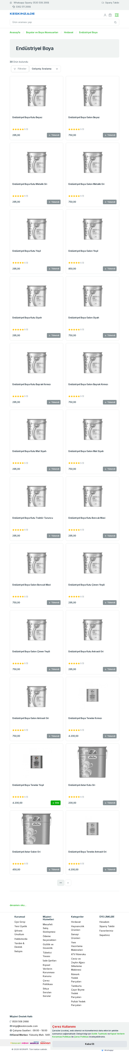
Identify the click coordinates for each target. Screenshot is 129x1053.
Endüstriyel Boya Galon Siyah (83, 317)
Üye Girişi (19, 922)
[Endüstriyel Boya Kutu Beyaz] (36, 95)
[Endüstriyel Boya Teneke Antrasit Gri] (92, 829)
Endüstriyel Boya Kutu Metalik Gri (29, 184)
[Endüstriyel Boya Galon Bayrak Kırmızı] (92, 362)
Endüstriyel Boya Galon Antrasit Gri (30, 718)
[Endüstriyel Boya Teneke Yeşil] (36, 762)
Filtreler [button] (21, 68)
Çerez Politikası (81, 1037)
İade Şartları (49, 960)
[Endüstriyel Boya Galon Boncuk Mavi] (36, 562)
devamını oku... (18, 905)
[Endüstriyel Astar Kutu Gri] (92, 762)
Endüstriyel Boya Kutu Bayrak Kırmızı (31, 384)
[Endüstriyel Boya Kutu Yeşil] (36, 228)
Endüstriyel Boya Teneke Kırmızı (85, 718)
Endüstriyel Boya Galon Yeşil (83, 251)
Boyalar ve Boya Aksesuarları (42, 32)
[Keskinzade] (22, 14)
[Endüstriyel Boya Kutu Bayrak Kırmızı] (36, 362)
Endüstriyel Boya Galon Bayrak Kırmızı (88, 384)
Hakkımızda (20, 939)
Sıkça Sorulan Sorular (47, 992)
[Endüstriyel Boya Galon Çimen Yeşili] (36, 629)
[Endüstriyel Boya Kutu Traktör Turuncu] (36, 495)
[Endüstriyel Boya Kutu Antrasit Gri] (92, 629)
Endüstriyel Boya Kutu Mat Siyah (29, 451)
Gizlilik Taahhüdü (99, 1034)
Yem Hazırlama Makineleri (77, 946)
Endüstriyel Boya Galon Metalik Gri (86, 184)
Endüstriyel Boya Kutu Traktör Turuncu (32, 518)
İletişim (18, 951)
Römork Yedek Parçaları (76, 978)
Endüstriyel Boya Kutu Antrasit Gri (86, 651)
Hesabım (104, 922)
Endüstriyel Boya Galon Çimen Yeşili (31, 651)
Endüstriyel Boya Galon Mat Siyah (86, 451)
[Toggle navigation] (116, 15)
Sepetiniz (104, 935)
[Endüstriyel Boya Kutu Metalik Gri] (36, 161)
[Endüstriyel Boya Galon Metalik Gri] (92, 161)
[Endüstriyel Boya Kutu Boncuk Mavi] (92, 495)
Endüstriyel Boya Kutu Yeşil (26, 251)
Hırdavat (68, 32)
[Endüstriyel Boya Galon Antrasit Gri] (36, 696)
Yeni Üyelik (20, 926)
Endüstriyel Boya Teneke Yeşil (28, 785)
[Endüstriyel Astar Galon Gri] (36, 829)
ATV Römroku (78, 954)
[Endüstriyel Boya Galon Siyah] (92, 295)
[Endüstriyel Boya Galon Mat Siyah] (92, 428)
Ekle (57, 803)
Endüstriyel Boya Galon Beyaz (84, 117)
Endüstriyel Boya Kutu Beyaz (27, 117)
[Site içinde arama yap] (115, 22)
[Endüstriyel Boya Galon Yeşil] (92, 228)
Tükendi (55, 135)
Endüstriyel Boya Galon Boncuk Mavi (31, 584)
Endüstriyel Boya (88, 32)
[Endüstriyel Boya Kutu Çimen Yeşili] (92, 562)
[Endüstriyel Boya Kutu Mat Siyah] (36, 428)
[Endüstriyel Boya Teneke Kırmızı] (92, 696)
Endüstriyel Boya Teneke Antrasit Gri (87, 851)
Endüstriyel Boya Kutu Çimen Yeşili (86, 584)
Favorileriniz (106, 930)
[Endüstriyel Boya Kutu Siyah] (36, 295)
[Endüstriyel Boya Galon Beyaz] (92, 95)
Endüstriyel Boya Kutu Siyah (27, 317)
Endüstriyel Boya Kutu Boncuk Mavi (86, 518)
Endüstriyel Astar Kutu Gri (81, 785)
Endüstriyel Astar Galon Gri (26, 851)
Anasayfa (15, 32)
